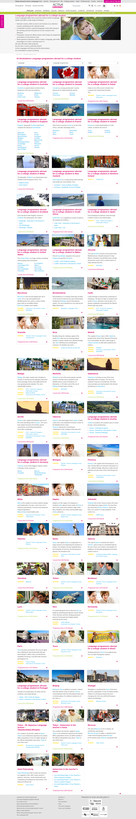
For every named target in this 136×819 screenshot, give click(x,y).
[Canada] (68, 72)
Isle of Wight (22, 149)
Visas (59, 804)
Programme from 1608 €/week (63, 707)
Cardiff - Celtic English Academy (64, 261)
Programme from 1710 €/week (63, 628)
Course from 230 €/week (26, 189)
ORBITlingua (100, 515)
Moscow (92, 725)
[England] (33, 109)
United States (106, 13)
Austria (90, 423)
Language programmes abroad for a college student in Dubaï (102, 83)
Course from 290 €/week (96, 136)
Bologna (57, 460)
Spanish (38, 10)
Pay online (97, 5)
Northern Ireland (75, 13)
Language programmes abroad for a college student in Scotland (32, 210)
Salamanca (93, 374)
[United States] (33, 240)
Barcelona (22, 293)
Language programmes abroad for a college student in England (32, 120)
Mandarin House (66, 703)
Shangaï (91, 686)
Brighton (20, 138)
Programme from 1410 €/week (63, 138)
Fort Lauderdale (23, 269)
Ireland (52, 13)
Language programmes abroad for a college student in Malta (31, 172)
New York (38, 267)
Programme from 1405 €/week (63, 588)
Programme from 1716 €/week (98, 616)
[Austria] (103, 407)
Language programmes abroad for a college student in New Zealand (67, 173)
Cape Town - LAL (60, 227)
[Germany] (33, 450)
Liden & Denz (100, 743)
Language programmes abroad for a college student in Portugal (32, 687)
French (61, 10)
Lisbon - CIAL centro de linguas (29, 697)
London (37, 138)
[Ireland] (103, 109)
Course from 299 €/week (26, 703)
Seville (20, 417)
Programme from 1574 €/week (98, 437)
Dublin (90, 132)
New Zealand (64, 13)
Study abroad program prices (25, 806)
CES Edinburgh (24, 225)
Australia (23, 13)
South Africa (92, 13)
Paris (70, 125)
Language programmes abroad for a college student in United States (31, 252)
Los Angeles (39, 263)
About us (60, 799)
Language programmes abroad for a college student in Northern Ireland (103, 173)
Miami (37, 265)
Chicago (20, 267)
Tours (71, 134)
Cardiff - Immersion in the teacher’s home (67, 263)
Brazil (102, 652)
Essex (20, 145)
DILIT (62, 556)
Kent (36, 133)
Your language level (22, 815)
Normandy (73, 130)
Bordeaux (56, 130)
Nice (54, 134)
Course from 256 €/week (61, 99)
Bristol (20, 140)
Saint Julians (23, 185)
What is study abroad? (23, 810)
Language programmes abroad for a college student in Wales (67, 251)
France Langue (30, 662)
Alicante (91, 250)
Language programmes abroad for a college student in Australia (32, 83)
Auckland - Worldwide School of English (67, 187)
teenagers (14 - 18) (56, 1)
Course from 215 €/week (96, 481)
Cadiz (90, 293)
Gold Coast (21, 97)
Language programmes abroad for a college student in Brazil (102, 647)
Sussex (37, 147)
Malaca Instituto (30, 393)
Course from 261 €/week (26, 153)
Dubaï (35, 13)
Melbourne (38, 93)
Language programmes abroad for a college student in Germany (32, 461)
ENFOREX (99, 265)
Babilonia (28, 582)
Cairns (20, 95)
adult (77, 1)
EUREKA (98, 348)
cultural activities (93, 343)
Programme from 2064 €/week (63, 790)
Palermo (21, 539)
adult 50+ (100, 1)
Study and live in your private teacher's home (30, 808)
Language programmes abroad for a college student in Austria (102, 418)
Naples (56, 499)
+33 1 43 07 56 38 (112, 1)
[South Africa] (68, 200)
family (93, 1)
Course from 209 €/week (96, 269)
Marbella (57, 374)
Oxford (37, 142)
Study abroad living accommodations (27, 804)
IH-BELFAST (100, 179)
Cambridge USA (23, 265)
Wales (113, 13)
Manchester (38, 140)
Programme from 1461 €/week (63, 232)
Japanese (90, 10)
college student (69, 1)
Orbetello (92, 499)
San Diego (38, 269)
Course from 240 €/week (96, 519)
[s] (120, 5)
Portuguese (71, 10)
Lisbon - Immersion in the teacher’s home (32, 699)
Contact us (2, 21)
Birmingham (22, 134)
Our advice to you (22, 801)
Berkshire (21, 133)
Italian (54, 10)
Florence (92, 460)
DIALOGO (99, 657)
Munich (37, 471)
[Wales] (68, 240)
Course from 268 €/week (26, 101)
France (47, 13)
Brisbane (21, 93)
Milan (20, 499)
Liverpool (38, 136)
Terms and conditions (64, 808)
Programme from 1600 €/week (27, 478)
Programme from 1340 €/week (27, 342)
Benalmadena (59, 293)
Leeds (37, 134)
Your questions (62, 801)
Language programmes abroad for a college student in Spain (102, 210)
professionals (85, 1)
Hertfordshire (22, 147)
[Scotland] (33, 200)
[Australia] (33, 72)
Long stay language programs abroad (28, 799)
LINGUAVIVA (100, 477)
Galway (107, 130)
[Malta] (33, 161)
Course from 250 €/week (26, 588)
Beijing (56, 686)
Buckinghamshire (23, 142)
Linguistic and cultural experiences (27, 797)
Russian (98, 10)
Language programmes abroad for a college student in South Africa (67, 211)
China (61, 689)
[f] (117, 5)
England (41, 13)
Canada (29, 13)
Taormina (21, 578)
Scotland (84, 13)
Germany (20, 466)
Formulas (28, 5)
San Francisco (39, 271)
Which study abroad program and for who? (29, 812)
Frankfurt (21, 473)
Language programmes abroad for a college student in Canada (67, 83)
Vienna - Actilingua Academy (98, 428)
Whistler (72, 95)
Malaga (63, 301)
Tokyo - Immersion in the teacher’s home (64, 726)
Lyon (54, 132)
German (46, 10)
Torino (56, 578)
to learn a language (27, 1)
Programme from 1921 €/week (98, 101)
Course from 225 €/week (96, 226)
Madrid (91, 332)
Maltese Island (23, 183)
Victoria (72, 93)
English (30, 10)
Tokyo (19, 735)
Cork (89, 130)
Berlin (20, 471)
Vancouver (56, 95)
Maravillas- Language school (69, 308)
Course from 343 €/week (26, 274)
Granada (21, 332)
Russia (96, 733)
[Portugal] (33, 676)
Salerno (91, 539)
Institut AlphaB (65, 622)
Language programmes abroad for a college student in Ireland (102, 120)
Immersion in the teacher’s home (35, 308)
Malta (57, 13)
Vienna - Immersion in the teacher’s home (103, 430)
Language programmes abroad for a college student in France (67, 120)
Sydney (37, 97)
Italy (24, 512)
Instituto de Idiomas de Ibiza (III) (70, 348)
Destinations (19, 5)
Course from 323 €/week (26, 232)
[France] (68, 109)
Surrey (37, 145)
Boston (20, 263)
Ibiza (55, 332)
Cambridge (21, 144)
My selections (103, 5)
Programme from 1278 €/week (63, 267)
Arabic (106, 10)
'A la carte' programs (64, 806)
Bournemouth (22, 136)
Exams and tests (38, 5)
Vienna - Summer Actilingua (98, 432)
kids (40, 1)
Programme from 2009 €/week (63, 749)
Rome (79, 505)
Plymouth (38, 144)
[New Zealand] (68, 161)
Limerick (108, 132)
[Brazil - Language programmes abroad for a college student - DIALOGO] (103, 636)
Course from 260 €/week (61, 560)
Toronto (55, 93)
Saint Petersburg (25, 769)
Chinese (81, 10)
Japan (42, 733)
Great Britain (36, 127)
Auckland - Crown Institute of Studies (66, 185)
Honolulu (21, 271)
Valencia (57, 417)
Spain (99, 13)
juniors (45, 1)
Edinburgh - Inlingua (25, 227)
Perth (36, 95)
